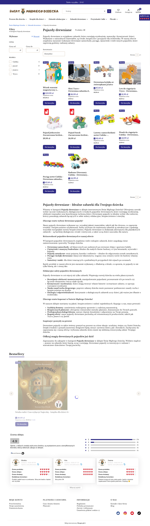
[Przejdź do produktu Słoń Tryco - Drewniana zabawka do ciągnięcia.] (79, 73)
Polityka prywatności (85, 506)
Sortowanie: (47, 50)
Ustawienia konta (16, 508)
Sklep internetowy (74, 523)
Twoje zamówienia (16, 506)
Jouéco (15, 70)
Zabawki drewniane (34, 25)
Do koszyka (49, 103)
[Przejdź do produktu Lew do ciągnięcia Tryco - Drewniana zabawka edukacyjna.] (130, 73)
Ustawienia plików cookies (87, 510)
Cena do (29, 46)
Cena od (12, 46)
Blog (112, 506)
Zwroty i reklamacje (85, 508)
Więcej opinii (75, 488)
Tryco (15, 74)
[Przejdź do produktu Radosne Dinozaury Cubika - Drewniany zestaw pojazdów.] (79, 161)
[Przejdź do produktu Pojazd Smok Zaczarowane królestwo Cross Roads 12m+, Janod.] (79, 120)
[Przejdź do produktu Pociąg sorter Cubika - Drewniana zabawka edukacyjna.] (54, 164)
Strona (132, 55)
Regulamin (81, 504)
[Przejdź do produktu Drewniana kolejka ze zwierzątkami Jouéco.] (105, 70)
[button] (109, 11)
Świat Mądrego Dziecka (17, 25)
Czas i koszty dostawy (51, 504)
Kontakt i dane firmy (119, 504)
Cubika (15, 62)
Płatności (46, 506)
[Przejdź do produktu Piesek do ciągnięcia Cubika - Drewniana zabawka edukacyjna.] (130, 119)
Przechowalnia (15, 504)
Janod (15, 66)
